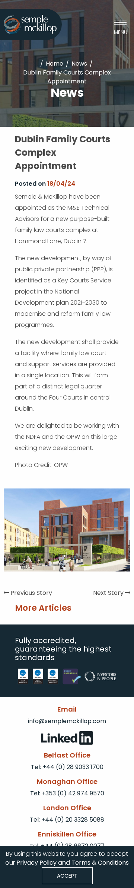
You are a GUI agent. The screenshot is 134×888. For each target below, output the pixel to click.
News (79, 63)
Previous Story (30, 593)
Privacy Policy (36, 862)
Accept (67, 875)
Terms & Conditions (100, 862)
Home (54, 63)
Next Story (109, 593)
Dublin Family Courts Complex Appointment (67, 77)
